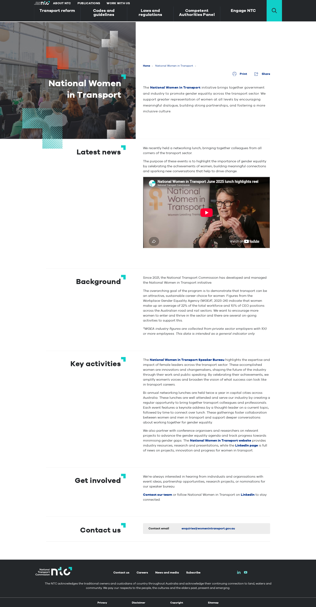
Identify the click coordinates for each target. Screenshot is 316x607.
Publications (89, 3)
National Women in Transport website (220, 440)
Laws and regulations (150, 12)
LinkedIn (248, 494)
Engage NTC (243, 10)
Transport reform (57, 10)
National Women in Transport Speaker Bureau (187, 360)
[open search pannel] (274, 10)
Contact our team (157, 494)
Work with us (118, 3)
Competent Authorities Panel (197, 12)
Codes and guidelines (104, 12)
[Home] (42, 3)
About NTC (62, 3)
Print (243, 74)
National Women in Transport (175, 87)
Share (266, 74)
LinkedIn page (246, 445)
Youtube (245, 572)
